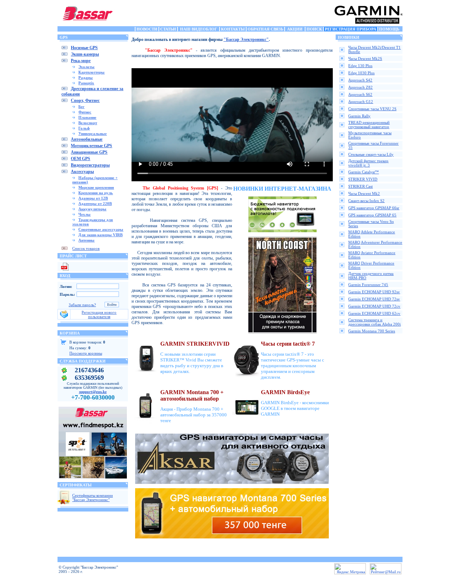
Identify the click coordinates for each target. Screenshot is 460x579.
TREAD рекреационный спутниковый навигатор (369, 124)
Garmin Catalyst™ (363, 172)
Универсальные (92, 133)
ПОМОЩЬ (389, 29)
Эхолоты (86, 67)
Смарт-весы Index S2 (366, 201)
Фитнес (84, 112)
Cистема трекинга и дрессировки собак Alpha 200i (374, 322)
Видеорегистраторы (90, 165)
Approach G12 (360, 101)
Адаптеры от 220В (95, 203)
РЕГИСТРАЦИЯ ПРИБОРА (350, 29)
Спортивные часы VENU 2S (372, 109)
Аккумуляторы (92, 209)
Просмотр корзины (85, 353)
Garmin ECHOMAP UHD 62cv (374, 313)
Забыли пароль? (82, 305)
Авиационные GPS (89, 152)
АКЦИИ (295, 29)
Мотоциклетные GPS (91, 145)
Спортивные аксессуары (100, 229)
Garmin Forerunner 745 (368, 285)
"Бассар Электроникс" (246, 39)
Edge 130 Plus (360, 66)
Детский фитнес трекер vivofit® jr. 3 (368, 163)
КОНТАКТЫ (233, 29)
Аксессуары (82, 171)
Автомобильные (86, 139)
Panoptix (86, 83)
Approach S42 (360, 80)
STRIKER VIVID (362, 179)
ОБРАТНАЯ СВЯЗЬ (265, 29)
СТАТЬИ (168, 29)
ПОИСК (314, 29)
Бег (81, 106)
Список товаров (86, 248)
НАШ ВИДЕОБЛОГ (198, 29)
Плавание (87, 117)
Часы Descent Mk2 (364, 193)
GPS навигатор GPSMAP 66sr (373, 208)
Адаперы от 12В (93, 198)
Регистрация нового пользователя (99, 314)
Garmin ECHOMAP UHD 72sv (374, 299)
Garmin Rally (359, 116)
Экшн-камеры (85, 54)
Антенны (86, 240)
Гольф (84, 128)
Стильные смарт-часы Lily (371, 154)
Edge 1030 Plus (361, 73)
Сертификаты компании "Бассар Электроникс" (92, 497)
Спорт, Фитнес (85, 100)
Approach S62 (360, 94)
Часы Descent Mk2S (365, 58)
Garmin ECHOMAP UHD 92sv (374, 292)
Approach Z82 (360, 87)
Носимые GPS (84, 47)
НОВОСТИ (147, 29)
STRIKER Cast (360, 186)
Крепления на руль (95, 193)
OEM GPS (80, 158)
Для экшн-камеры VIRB (100, 235)
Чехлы (84, 214)
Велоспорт (87, 123)
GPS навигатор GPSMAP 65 (372, 215)
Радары (85, 77)
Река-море (81, 60)
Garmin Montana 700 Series (371, 331)
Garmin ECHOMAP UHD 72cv (374, 306)
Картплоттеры (91, 72)
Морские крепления (96, 187)
